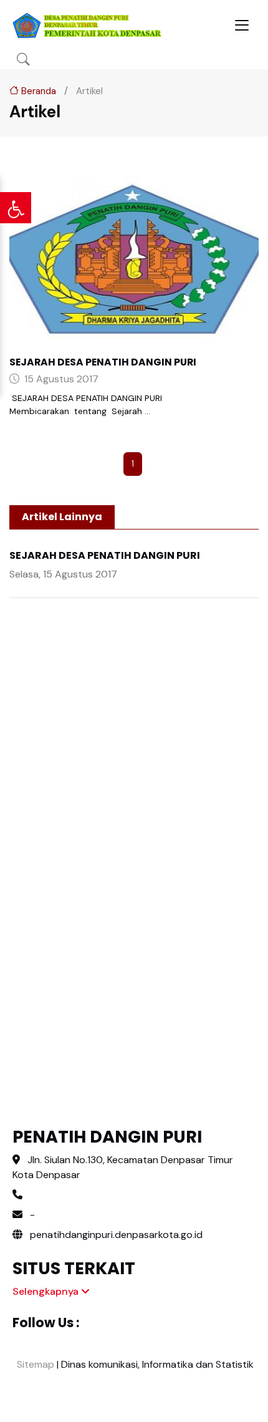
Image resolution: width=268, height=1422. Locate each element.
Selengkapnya (46, 1291)
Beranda (37, 91)
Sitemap (34, 1364)
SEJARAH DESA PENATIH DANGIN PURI (102, 362)
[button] (23, 59)
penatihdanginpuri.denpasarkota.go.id (115, 1234)
